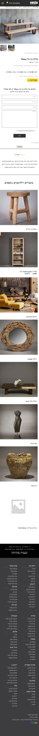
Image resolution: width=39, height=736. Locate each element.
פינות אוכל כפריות (12, 581)
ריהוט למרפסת (13, 670)
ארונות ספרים (31, 675)
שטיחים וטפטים (13, 658)
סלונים (15, 632)
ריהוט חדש (32, 607)
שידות (33, 616)
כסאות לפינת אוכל (30, 644)
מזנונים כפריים (13, 594)
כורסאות (15, 637)
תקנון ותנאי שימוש (33, 714)
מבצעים (33, 578)
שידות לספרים (31, 633)
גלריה (33, 574)
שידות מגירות (31, 621)
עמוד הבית (35, 7)
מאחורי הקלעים (13, 691)
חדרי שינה (13, 647)
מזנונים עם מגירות (12, 602)
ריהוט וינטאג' (31, 604)
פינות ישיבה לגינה (12, 675)
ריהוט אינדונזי (31, 597)
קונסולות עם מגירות (12, 628)
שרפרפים (32, 657)
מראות (33, 694)
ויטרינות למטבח (13, 610)
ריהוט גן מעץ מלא (12, 668)
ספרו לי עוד (33, 80)
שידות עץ (14, 706)
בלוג (15, 686)
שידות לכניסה (31, 636)
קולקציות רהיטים (30, 589)
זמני (20, 7)
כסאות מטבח (31, 652)
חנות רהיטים (26, 7)
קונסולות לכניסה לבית (11, 619)
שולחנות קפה (31, 686)
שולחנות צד (32, 688)
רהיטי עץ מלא (31, 571)
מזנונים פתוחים (13, 597)
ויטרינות (14, 605)
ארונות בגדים (31, 673)
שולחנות (32, 681)
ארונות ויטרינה (31, 668)
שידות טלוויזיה (31, 619)
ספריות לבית (32, 670)
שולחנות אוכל (13, 569)
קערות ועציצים (31, 699)
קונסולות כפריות (13, 626)
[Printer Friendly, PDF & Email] (19, 147)
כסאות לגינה (32, 654)
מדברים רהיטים (13, 688)
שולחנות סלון (13, 639)
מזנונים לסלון (13, 644)
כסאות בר (14, 574)
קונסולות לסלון (13, 621)
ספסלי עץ (32, 659)
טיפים (15, 693)
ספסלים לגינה (13, 673)
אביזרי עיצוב (31, 691)
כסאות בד (32, 649)
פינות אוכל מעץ (13, 701)
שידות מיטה (14, 653)
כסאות (33, 639)
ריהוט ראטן (32, 602)
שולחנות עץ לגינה (12, 680)
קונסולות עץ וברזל (12, 624)
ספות (15, 634)
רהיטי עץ (32, 566)
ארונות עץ (14, 698)
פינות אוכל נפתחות (12, 578)
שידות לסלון (32, 631)
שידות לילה (32, 624)
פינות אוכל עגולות (12, 576)
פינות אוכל (13, 566)
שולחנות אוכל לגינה (12, 683)
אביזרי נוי (32, 702)
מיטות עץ (14, 650)
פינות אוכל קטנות (12, 583)
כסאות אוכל (14, 571)
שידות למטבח (31, 626)
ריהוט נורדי (32, 599)
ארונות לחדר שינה (12, 655)
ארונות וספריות (30, 665)
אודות (33, 569)
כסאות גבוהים (31, 647)
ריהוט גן (14, 665)
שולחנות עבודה (31, 683)
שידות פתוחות (31, 628)
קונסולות (14, 616)
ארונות (33, 678)
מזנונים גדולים (13, 599)
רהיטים (32, 584)
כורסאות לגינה (13, 678)
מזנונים (14, 587)
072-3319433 (14, 3)
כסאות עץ (32, 642)
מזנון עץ (15, 592)
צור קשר (33, 581)
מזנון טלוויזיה (13, 589)
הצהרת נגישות (34, 717)
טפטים (33, 697)
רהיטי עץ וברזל (31, 592)
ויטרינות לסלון (13, 607)
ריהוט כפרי (32, 594)
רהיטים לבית (32, 587)
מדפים (33, 704)
